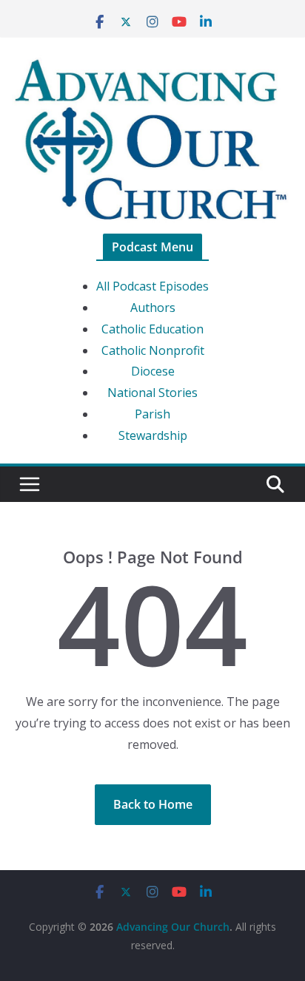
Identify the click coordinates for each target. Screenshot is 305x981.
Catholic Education (152, 329)
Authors (152, 307)
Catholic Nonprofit (152, 350)
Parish (152, 414)
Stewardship (152, 435)
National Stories (152, 392)
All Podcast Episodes (152, 286)
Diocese (153, 371)
